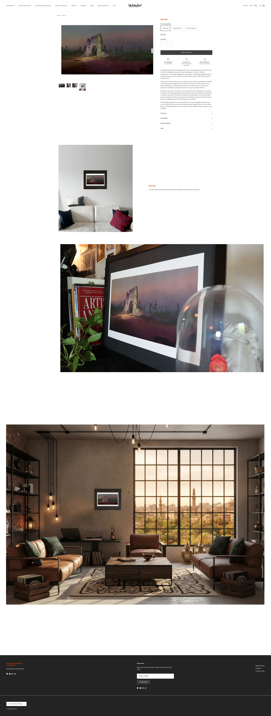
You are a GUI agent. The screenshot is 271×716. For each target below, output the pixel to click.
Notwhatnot (10, 5)
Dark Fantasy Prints (24, 5)
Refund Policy (260, 665)
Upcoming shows (103, 5)
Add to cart (186, 52)
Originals (83, 5)
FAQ (114, 5)
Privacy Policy (260, 671)
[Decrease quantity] (162, 43)
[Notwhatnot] (135, 5)
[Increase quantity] (171, 43)
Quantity (163, 39)
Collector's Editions (61, 5)
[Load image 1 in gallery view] (107, 49)
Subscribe (143, 682)
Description (164, 118)
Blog (91, 5)
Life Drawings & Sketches (43, 5)
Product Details (165, 123)
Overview (163, 113)
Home (58, 15)
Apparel (73, 5)
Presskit (258, 668)
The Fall (63, 15)
